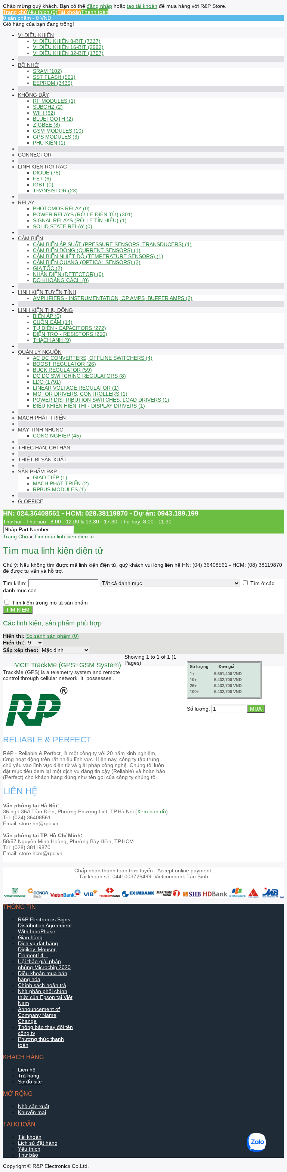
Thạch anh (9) (52, 340)
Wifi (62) (44, 113)
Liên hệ (27, 1070)
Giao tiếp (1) (50, 477)
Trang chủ (15, 12)
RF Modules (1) (54, 101)
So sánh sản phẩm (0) (52, 636)
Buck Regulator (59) (62, 370)
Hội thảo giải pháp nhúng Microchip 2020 (44, 964)
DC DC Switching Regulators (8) (79, 376)
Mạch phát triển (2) (61, 483)
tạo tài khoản (142, 6)
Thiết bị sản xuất (42, 460)
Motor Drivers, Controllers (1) (80, 394)
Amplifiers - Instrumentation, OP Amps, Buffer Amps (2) (112, 298)
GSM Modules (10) (58, 131)
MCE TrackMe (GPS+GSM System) (67, 665)
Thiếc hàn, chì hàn (44, 448)
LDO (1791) (47, 382)
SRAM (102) (47, 71)
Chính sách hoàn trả (42, 985)
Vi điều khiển (36, 35)
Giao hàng (30, 937)
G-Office (30, 501)
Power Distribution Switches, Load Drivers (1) (101, 400)
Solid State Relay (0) (62, 226)
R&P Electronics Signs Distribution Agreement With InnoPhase (45, 925)
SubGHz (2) (48, 107)
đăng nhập (99, 6)
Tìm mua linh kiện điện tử (64, 536)
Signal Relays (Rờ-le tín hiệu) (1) (80, 220)
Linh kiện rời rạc (42, 167)
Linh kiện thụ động (45, 310)
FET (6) (42, 179)
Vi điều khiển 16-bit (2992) (68, 47)
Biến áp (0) (47, 316)
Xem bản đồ (151, 811)
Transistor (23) (55, 191)
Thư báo (28, 1155)
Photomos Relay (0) (61, 208)
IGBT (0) (43, 185)
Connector (35, 155)
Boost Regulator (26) (64, 364)
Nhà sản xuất (33, 1106)
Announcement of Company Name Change (39, 1015)
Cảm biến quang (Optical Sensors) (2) (87, 262)
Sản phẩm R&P (37, 471)
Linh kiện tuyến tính (47, 292)
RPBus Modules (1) (59, 489)
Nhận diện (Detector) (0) (68, 274)
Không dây (33, 95)
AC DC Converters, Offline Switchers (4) (92, 358)
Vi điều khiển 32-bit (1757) (68, 53)
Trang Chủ (15, 536)
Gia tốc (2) (47, 268)
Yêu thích (29, 1149)
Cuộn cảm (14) (52, 322)
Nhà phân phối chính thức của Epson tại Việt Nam (45, 997)
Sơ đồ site (30, 1082)
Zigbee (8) (46, 125)
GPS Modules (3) (56, 137)
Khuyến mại (32, 1112)
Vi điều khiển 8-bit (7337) (67, 41)
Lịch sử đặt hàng (38, 1143)
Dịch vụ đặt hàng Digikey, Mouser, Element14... (38, 949)
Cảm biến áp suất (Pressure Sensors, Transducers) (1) (112, 244)
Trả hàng (28, 1076)
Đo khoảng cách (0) (61, 280)
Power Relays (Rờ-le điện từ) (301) (83, 214)
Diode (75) (47, 173)
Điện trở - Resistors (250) (70, 334)
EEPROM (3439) (52, 83)
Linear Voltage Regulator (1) (76, 388)
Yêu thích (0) (42, 12)
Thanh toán (94, 12)
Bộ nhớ (28, 65)
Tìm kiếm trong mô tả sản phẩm (50, 603)
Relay (26, 202)
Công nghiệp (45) (57, 436)
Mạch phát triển (42, 418)
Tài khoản (69, 12)
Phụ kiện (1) (49, 143)
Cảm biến (30, 238)
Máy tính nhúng (41, 430)
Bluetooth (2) (53, 119)
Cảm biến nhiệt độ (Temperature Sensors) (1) (98, 256)
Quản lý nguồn (40, 352)
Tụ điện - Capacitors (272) (69, 328)
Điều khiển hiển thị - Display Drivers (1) (89, 406)
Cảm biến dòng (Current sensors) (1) (87, 250)
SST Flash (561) (54, 77)
